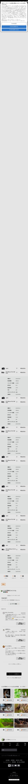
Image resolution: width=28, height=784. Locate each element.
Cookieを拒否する (14, 26)
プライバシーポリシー (16, 20)
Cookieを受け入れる (14, 29)
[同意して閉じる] (27, 1)
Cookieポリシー (12, 19)
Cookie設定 (14, 23)
